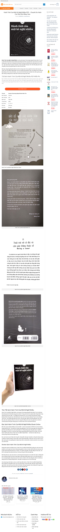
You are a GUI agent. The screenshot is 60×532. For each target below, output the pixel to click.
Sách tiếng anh (35, 521)
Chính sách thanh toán (21, 524)
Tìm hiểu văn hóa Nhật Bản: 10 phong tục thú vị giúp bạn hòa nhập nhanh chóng (52, 23)
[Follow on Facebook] (54, 0)
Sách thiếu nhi (35, 517)
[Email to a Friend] (22, 469)
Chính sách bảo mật (21, 519)
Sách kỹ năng (35, 519)
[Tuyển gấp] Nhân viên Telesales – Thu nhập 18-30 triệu (52, 17)
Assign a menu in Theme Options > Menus (40, 0)
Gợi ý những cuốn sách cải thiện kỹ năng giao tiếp (52, 40)
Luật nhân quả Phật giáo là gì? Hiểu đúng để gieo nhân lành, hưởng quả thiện (52, 30)
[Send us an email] (58, 0)
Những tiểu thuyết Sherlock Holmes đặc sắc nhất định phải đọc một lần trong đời (52, 36)
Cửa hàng (26, 8)
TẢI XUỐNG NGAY (22, 89)
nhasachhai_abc (27, 16)
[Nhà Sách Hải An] (7, 4)
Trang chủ (21, 8)
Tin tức (30, 8)
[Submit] (44, 4)
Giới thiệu (35, 8)
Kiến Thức (22, 473)
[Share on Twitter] (20, 469)
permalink (31, 473)
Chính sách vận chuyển (22, 526)
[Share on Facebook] (18, 469)
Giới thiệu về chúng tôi (21, 517)
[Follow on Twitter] (57, 0)
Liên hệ (40, 8)
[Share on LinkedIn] (27, 469)
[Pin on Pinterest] (25, 469)
